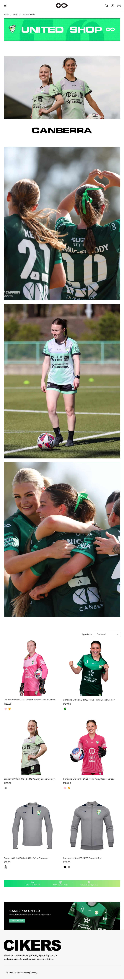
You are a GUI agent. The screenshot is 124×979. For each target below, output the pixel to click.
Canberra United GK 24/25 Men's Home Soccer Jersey (29, 700)
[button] (5, 5)
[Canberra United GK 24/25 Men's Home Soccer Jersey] (32, 667)
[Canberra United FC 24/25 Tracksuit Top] (91, 825)
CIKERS (17, 973)
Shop (15, 14)
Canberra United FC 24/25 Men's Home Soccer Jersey (89, 700)
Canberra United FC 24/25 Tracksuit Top (82, 858)
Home (6, 14)
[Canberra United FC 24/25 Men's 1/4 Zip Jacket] (32, 825)
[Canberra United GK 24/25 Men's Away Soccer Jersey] (91, 746)
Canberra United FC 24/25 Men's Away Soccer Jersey (29, 779)
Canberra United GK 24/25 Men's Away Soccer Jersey (88, 779)
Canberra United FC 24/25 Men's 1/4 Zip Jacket (26, 858)
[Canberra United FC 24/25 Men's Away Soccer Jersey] (32, 746)
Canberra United (28, 14)
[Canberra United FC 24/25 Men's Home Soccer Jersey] (91, 667)
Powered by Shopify (28, 973)
